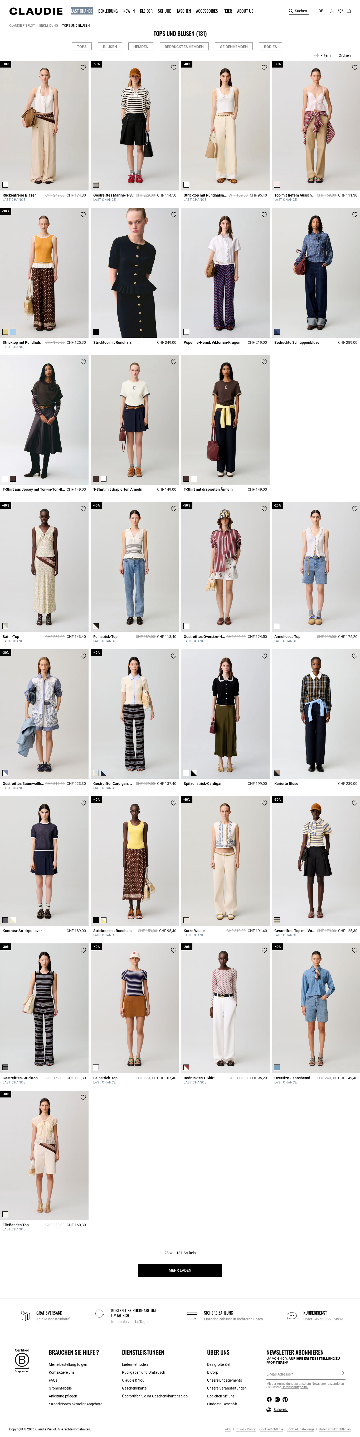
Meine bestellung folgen (68, 1364)
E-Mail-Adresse (278, 1374)
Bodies (270, 47)
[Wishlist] (83, 67)
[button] (82, 11)
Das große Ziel (218, 1364)
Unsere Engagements (224, 1380)
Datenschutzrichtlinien (334, 1429)
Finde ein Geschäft (222, 1404)
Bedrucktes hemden (184, 47)
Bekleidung (48, 25)
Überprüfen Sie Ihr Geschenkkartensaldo (155, 1396)
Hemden (140, 47)
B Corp (212, 1372)
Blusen (110, 47)
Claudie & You (133, 1380)
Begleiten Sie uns (221, 1396)
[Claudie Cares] (22, 1360)
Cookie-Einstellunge (300, 1429)
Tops (82, 47)
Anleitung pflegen (63, 1396)
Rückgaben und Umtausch (143, 1372)
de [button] (321, 11)
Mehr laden (180, 1270)
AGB (228, 1429)
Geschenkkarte (134, 1388)
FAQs (53, 1380)
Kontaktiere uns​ (62, 1372)
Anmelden (343, 1374)
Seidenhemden (234, 47)
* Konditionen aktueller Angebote (75, 1404)
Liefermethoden (135, 1364)
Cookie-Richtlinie (271, 1429)
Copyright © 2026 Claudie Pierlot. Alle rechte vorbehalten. (50, 1429)
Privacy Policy (245, 1429)
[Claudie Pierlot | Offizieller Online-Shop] (35, 11)
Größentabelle (60, 1388)
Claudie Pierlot (22, 25)
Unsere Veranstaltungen (227, 1388)
